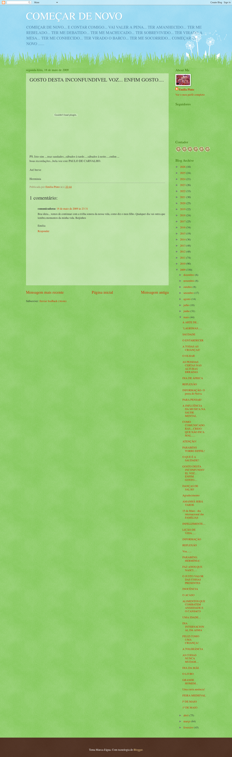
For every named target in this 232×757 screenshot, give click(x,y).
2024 (183, 179)
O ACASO (188, 595)
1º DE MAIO (189, 707)
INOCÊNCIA (190, 589)
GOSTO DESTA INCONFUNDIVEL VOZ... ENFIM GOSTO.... (193, 473)
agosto (187, 299)
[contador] (192, 151)
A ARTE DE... (190, 322)
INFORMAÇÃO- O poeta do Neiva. (193, 391)
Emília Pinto (186, 89)
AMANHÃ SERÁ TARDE (192, 503)
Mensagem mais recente (45, 292)
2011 (183, 257)
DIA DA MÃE (190, 668)
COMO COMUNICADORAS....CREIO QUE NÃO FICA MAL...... (193, 428)
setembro (188, 293)
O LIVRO (188, 674)
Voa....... (187, 551)
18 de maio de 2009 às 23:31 (72, 208)
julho (186, 305)
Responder (43, 231)
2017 (183, 221)
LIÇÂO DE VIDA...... (189, 531)
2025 (183, 173)
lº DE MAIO (189, 701)
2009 (183, 270)
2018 (183, 215)
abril (186, 715)
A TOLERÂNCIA (192, 649)
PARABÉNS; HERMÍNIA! (191, 559)
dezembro (189, 275)
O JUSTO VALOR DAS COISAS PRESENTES (192, 579)
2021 (183, 197)
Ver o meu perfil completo (190, 94)
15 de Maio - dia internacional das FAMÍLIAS (193, 514)
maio (186, 317)
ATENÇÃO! (189, 441)
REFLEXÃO (189, 384)
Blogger (138, 750)
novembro (189, 281)
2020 (183, 203)
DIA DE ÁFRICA (192, 378)
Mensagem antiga (155, 292)
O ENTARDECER (192, 340)
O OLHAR (188, 356)
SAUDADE (188, 334)
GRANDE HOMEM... (190, 681)
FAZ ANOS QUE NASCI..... (192, 568)
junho (186, 311)
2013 (183, 245)
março (187, 721)
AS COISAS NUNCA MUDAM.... (190, 658)
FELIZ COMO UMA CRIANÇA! (190, 639)
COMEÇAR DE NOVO (74, 15)
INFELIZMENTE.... (194, 524)
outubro (188, 287)
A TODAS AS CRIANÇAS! (191, 348)
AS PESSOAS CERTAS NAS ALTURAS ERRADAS (192, 367)
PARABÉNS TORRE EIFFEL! (193, 449)
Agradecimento (191, 495)
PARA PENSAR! (192, 400)
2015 (183, 233)
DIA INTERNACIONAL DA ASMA (193, 626)
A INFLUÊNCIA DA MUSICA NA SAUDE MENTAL (193, 411)
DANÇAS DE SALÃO (190, 487)
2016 (183, 227)
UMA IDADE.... (191, 617)
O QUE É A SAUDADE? (190, 458)
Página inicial (102, 292)
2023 (183, 185)
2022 (183, 191)
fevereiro (188, 727)
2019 (183, 209)
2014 (183, 239)
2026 (183, 167)
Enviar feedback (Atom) (53, 301)
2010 (183, 263)
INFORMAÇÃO (191, 539)
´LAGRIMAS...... (192, 328)
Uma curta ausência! (193, 689)
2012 (183, 251)
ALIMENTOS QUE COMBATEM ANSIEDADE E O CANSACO (193, 606)
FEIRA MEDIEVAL (194, 695)
